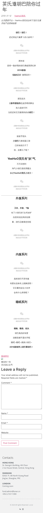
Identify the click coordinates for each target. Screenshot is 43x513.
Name (4, 413)
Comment (6, 383)
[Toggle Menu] (39, 8)
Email (4, 423)
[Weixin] (20, 509)
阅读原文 (5, 356)
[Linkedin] (23, 509)
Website (4, 432)
